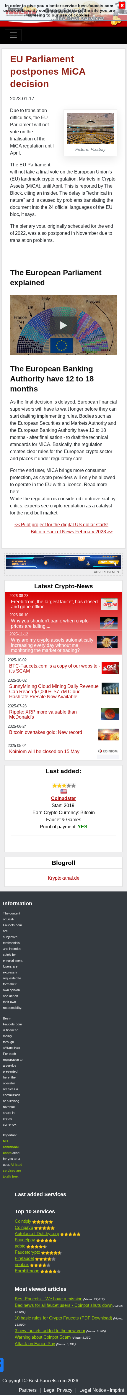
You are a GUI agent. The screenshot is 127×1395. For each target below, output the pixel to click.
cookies (81, 15)
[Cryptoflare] (63, 564)
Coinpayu (24, 1227)
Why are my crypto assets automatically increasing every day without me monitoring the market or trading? (52, 645)
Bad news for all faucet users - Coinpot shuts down (64, 1305)
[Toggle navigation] (13, 35)
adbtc (20, 1245)
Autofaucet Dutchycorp (37, 1233)
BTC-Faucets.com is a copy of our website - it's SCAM (54, 668)
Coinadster (63, 798)
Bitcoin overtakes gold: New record (45, 732)
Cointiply (23, 1221)
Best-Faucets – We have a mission (48, 1298)
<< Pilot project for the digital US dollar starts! (61, 524)
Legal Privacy (58, 1390)
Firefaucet (24, 1258)
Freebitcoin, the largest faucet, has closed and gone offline (54, 604)
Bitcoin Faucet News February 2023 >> (72, 531)
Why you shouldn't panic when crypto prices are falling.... (50, 623)
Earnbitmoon (27, 1270)
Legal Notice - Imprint (101, 1390)
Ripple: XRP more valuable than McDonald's (43, 714)
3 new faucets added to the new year (50, 1330)
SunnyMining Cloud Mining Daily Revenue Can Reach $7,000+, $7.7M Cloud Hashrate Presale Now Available (54, 691)
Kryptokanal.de (63, 878)
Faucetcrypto (27, 1252)
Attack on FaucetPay (35, 1343)
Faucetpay (25, 1239)
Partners (28, 1390)
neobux (22, 1264)
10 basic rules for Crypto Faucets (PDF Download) (63, 1317)
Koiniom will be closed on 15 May (44, 751)
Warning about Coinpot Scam (43, 1337)
